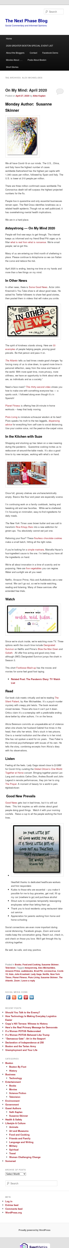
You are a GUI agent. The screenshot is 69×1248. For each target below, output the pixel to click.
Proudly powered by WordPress (34, 1230)
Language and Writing (21, 1142)
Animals (13, 1127)
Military (13, 1145)
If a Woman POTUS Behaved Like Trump (27, 1034)
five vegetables (34, 568)
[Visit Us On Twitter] (20, 999)
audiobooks (27, 970)
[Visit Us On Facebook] (8, 999)
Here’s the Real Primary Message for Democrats (31, 1027)
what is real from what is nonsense (28, 242)
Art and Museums (18, 1131)
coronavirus (50, 970)
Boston (9, 1063)
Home (9, 38)
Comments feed (13, 1208)
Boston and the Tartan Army (20, 1046)
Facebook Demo (50, 52)
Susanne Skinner (50, 964)
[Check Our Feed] (14, 999)
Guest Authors (13, 1108)
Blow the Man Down (48, 649)
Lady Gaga (36, 974)
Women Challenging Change (25, 1157)
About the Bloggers (15, 52)
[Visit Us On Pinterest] (26, 999)
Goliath (9, 652)
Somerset (10, 1161)
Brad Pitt (38, 970)
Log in (8, 1201)
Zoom (17, 980)
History (13, 1070)
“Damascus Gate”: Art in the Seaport (25, 1038)
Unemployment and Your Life (21, 1050)
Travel (12, 1153)
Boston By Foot (17, 1066)
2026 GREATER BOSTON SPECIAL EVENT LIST (29, 45)
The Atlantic (11, 360)
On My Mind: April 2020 (26, 90)
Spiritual (14, 1149)
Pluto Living (11, 417)
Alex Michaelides (46, 967)
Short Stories (12, 66)
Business (10, 1074)
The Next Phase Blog (26, 20)
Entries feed (11, 1205)
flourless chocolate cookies (48, 538)
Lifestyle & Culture (15, 1123)
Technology (15, 1078)
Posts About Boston (37, 59)
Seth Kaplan (15, 1112)
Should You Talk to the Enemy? (22, 1012)
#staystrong (31, 967)
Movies (13, 1089)
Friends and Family (19, 1138)
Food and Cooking (31, 964)
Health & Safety (13, 1119)
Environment (12, 1100)
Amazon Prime (12, 970)
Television (10, 967)
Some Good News (38, 287)
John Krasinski (22, 974)
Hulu (11, 974)
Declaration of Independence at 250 (24, 1042)
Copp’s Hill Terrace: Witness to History (26, 1023)
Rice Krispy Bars (24, 527)
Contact (33, 52)
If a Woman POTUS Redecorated (23, 1031)
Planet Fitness (12, 405)
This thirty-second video (38, 386)
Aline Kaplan (39, 95)
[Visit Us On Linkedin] (31, 999)
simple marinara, (36, 549)
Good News (11, 802)
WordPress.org (13, 1212)
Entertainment (13, 1082)
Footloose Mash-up (26, 667)
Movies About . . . (14, 59)
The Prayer (10, 784)
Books (18, 964)
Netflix (46, 974)
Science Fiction (17, 1093)
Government (12, 1104)
